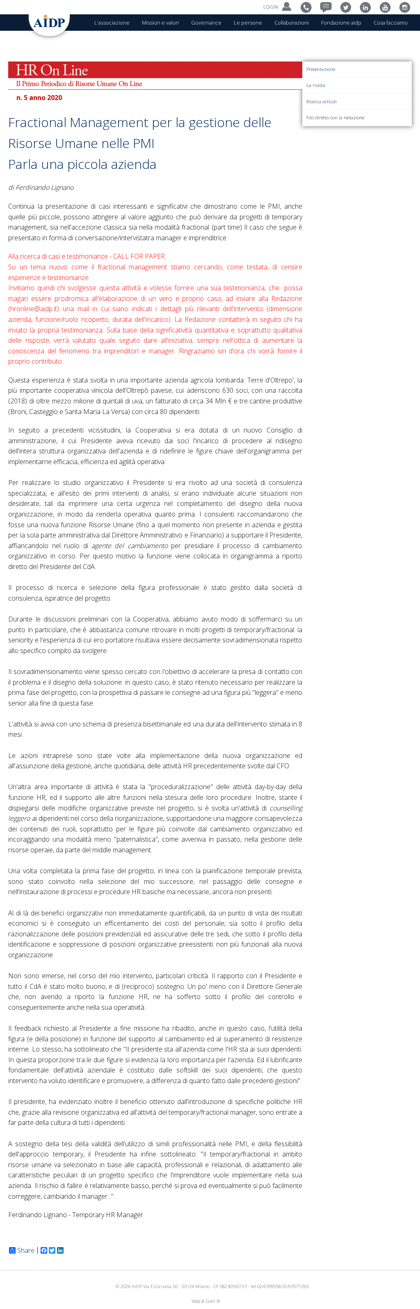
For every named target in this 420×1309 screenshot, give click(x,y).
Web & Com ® (206, 1301)
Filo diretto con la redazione (335, 117)
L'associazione (112, 22)
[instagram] (406, 7)
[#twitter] (347, 7)
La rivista (315, 85)
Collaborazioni (291, 22)
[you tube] (387, 7)
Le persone (248, 22)
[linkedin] (367, 7)
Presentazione (320, 69)
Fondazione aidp (341, 22)
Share (25, 1250)
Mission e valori (160, 22)
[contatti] (308, 7)
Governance (206, 22)
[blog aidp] (328, 7)
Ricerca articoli (321, 101)
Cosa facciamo (391, 22)
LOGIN (271, 7)
